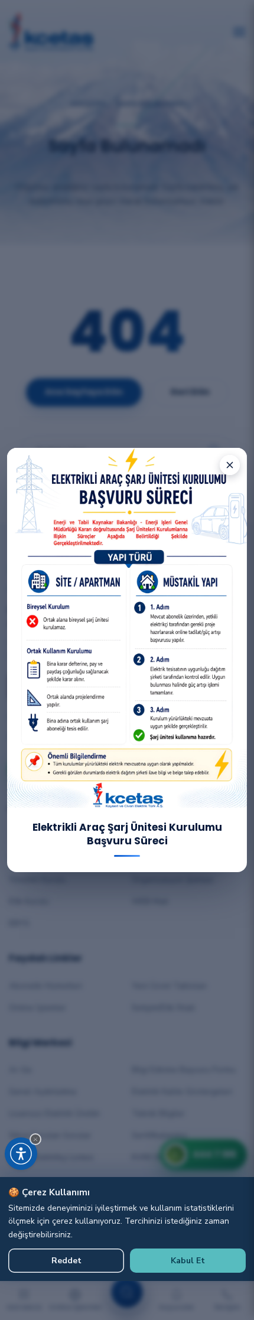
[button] (35, 1139)
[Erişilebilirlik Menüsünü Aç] (21, 1153)
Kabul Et (188, 1260)
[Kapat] (230, 465)
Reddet (66, 1260)
